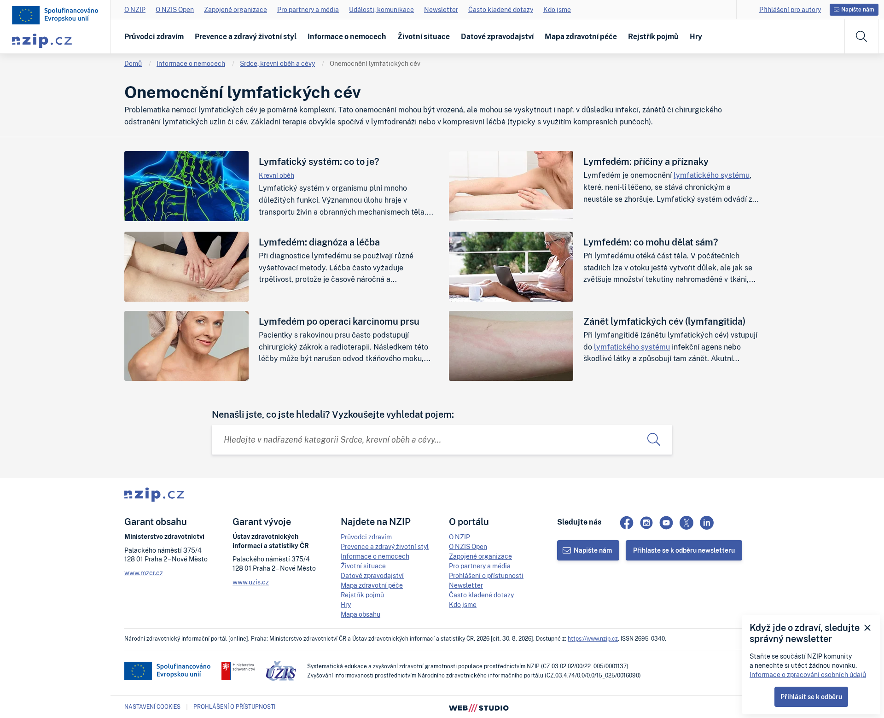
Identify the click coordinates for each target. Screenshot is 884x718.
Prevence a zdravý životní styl (246, 36)
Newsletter (441, 9)
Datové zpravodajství (497, 36)
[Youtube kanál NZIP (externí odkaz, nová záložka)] (666, 523)
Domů (133, 63)
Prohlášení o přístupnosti (486, 575)
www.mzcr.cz (143, 573)
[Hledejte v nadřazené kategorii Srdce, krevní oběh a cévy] (653, 440)
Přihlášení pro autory (790, 9)
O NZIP (134, 9)
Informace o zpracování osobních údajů (808, 674)
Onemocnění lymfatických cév (375, 63)
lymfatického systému (712, 175)
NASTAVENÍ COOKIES (152, 707)
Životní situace (423, 36)
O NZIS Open (175, 9)
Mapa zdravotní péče (581, 36)
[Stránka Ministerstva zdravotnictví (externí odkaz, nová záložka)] (238, 671)
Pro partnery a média (308, 9)
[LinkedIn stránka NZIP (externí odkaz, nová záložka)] (707, 523)
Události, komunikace (381, 9)
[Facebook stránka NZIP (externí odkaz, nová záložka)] (627, 523)
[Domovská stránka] (55, 15)
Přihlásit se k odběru (811, 696)
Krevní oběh (276, 175)
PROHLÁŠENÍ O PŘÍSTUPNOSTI (234, 706)
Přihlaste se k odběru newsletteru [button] (684, 550)
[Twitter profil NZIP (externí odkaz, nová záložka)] (686, 523)
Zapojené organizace (235, 9)
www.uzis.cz (251, 582)
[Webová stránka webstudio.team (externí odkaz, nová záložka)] (479, 706)
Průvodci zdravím (154, 36)
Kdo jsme (557, 9)
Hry (696, 36)
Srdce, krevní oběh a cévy (277, 63)
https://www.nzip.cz (593, 638)
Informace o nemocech (347, 36)
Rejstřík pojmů (653, 36)
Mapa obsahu (360, 614)
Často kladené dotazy (500, 9)
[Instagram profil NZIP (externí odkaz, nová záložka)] (646, 522)
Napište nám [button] (857, 9)
